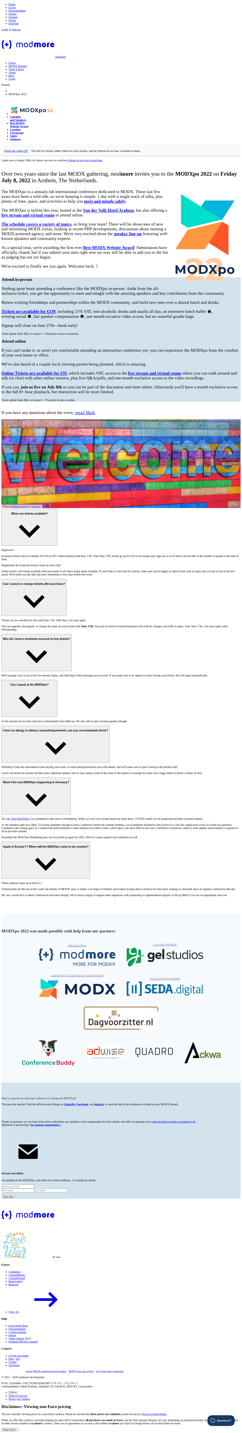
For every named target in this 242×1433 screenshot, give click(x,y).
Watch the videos (14, 150)
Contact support (17, 1332)
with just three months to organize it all (173, 1121)
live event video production (109, 1371)
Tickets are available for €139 (28, 311)
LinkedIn (69, 1104)
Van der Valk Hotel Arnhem (108, 210)
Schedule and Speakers (18, 118)
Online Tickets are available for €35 (34, 373)
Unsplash (36, 506)
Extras (12, 7)
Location (15, 129)
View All (14, 1311)
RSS (18, 1359)
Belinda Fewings (20, 506)
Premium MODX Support (23, 1341)
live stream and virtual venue (28, 215)
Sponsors (15, 139)
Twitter (12, 1362)
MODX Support (18, 66)
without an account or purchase (84, 160)
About (12, 72)
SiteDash (14, 23)
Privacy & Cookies (19, 1399)
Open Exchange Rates (154, 1414)
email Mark (85, 412)
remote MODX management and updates (46, 1371)
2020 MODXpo (20, 818)
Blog (11, 75)
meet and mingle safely (105, 201)
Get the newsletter (19, 1355)
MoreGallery (16, 1281)
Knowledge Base (18, 1325)
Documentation (17, 10)
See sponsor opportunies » (45, 1124)
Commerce (15, 1271)
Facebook (82, 1104)
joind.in (99, 1104)
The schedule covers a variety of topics (36, 224)
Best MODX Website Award (19, 125)
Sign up (16, 29)
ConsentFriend (17, 1278)
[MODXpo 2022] (32, 113)
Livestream (16, 132)
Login (4, 29)
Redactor (14, 1284)
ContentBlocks (17, 1274)
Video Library (16, 69)
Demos (12, 13)
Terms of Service (18, 1395)
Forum (12, 20)
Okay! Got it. (9, 1429)
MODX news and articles (81, 1371)
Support (13, 17)
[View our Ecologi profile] (46, 1251)
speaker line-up (128, 233)
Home (12, 4)
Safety (13, 136)
